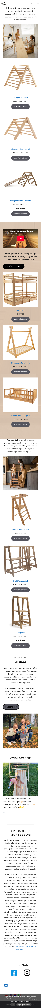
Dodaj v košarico (20, 319)
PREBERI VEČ (11, 707)
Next (33, 791)
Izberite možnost (20, 106)
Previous (7, 791)
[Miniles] (4, 3)
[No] (38, 1001)
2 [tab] (17, 819)
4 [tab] (24, 819)
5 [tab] (27, 819)
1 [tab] (14, 819)
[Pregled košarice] (31, 3)
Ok (13, 1005)
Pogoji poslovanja (23, 1005)
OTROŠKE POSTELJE (13, 266)
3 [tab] (20, 819)
